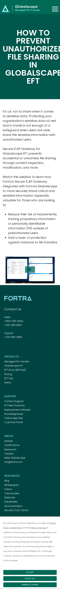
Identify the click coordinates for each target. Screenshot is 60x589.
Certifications (12, 445)
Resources (12, 476)
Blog (6, 480)
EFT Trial (8, 378)
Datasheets (11, 501)
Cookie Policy (16, 527)
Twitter (12, 346)
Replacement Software (17, 409)
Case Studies (11, 493)
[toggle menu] (55, 9)
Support (10, 396)
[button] (30, 269)
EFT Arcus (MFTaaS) (15, 370)
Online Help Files (13, 418)
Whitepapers (11, 485)
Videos (8, 489)
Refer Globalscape (14, 457)
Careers (9, 453)
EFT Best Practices (14, 405)
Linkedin (18, 346)
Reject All (30, 578)
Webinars (9, 497)
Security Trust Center (16, 510)
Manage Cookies (30, 584)
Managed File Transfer (16, 361)
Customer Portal (13, 422)
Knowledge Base (13, 414)
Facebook (6, 346)
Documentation (13, 506)
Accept (30, 572)
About (9, 436)
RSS (24, 346)
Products (11, 357)
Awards (8, 441)
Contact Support (14, 401)
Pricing (8, 374)
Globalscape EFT (13, 365)
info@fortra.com (13, 462)
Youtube (30, 346)
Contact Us (12, 309)
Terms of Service (38, 527)
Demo (7, 382)
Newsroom (10, 449)
